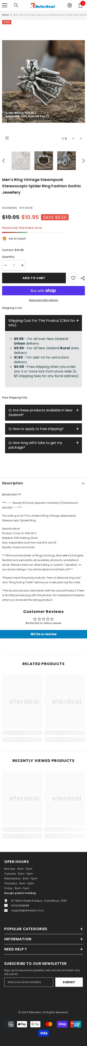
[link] (22, 732)
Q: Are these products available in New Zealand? (40, 412)
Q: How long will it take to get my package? (35, 445)
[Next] (80, 138)
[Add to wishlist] (73, 278)
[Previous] (73, 138)
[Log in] (69, 5)
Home (5, 14)
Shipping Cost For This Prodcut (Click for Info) (41, 323)
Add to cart (34, 278)
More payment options (43, 300)
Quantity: (8, 257)
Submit (69, 982)
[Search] (16, 5)
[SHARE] (82, 278)
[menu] (4, 5)
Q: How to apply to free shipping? (36, 428)
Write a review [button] (43, 634)
